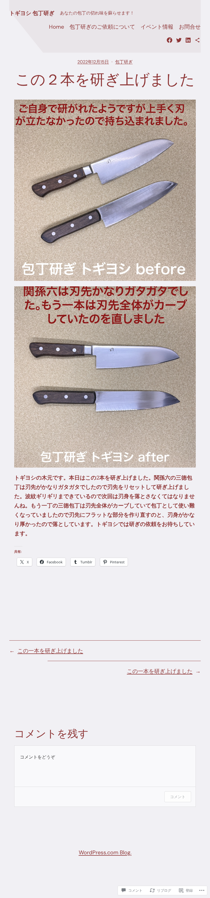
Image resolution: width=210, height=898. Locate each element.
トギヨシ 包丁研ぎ (31, 13)
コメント (177, 796)
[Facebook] (169, 40)
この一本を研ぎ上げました (50, 650)
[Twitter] (179, 40)
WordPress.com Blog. (105, 852)
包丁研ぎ (124, 62)
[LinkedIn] (188, 40)
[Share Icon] (197, 40)
